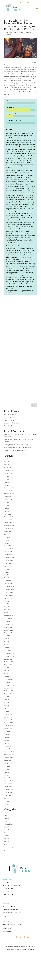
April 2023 (7, 465)
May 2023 (7, 462)
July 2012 (7, 801)
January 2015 (8, 714)
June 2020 (7, 540)
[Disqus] (20, 323)
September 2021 (9, 496)
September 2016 (9, 662)
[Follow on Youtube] (28, 2)
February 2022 (8, 488)
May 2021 (7, 508)
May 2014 (7, 737)
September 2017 (9, 630)
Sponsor (6, 838)
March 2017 (7, 644)
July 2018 (7, 601)
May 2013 (7, 772)
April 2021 (7, 511)
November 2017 (9, 624)
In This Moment (9, 417)
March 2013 (7, 778)
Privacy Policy (24, 946)
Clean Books (8, 888)
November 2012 (9, 789)
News (6, 833)
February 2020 (8, 549)
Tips (5, 844)
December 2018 (9, 586)
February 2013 (8, 781)
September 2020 (9, 531)
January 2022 (8, 491)
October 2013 (8, 758)
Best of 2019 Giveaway (23, 445)
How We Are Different (11, 885)
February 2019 (8, 581)
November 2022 (9, 470)
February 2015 (8, 711)
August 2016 (8, 665)
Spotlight (7, 841)
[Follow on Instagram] (16, 2)
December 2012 (9, 787)
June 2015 (7, 700)
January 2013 (8, 784)
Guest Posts (8, 827)
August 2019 (8, 566)
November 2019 (9, 557)
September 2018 (9, 595)
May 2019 (7, 575)
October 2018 (8, 592)
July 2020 (7, 537)
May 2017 (7, 642)
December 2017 (9, 621)
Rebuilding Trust (9, 426)
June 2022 (7, 479)
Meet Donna (7, 882)
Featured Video (8, 824)
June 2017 (7, 639)
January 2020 (8, 552)
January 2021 (8, 520)
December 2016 (9, 653)
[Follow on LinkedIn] (20, 2)
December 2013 (9, 752)
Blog (5, 815)
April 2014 (7, 740)
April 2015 (7, 705)
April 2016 (7, 671)
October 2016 (8, 659)
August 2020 (8, 534)
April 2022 (7, 485)
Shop (5, 916)
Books (6, 821)
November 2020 (9, 526)
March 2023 (7, 467)
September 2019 (9, 563)
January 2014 (8, 749)
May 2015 (7, 702)
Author (6, 812)
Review (6, 836)
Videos (6, 850)
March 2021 (7, 514)
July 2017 (7, 636)
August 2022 (8, 473)
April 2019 (7, 578)
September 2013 (9, 760)
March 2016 (7, 673)
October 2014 (8, 723)
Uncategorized (8, 847)
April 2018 (7, 610)
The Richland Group (28, 949)
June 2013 (7, 769)
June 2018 (7, 604)
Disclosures (7, 931)
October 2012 (8, 792)
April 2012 (7, 804)
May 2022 (7, 482)
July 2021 (7, 502)
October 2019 (8, 560)
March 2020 (7, 546)
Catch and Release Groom (12, 423)
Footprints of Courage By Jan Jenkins (20, 447)
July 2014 (7, 731)
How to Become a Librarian (14, 925)
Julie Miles (9, 32)
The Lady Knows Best (11, 414)
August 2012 (8, 798)
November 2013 (9, 755)
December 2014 (9, 717)
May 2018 (7, 607)
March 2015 (7, 708)
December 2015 (9, 682)
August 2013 (8, 763)
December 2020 (9, 523)
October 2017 (8, 627)
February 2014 (8, 746)
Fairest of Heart (9, 420)
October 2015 (8, 688)
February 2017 (8, 647)
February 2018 (8, 615)
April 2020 (7, 543)
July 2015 (7, 697)
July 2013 (7, 766)
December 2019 (9, 555)
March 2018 (7, 613)
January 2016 (8, 679)
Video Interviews (9, 906)
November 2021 (9, 494)
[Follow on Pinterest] (24, 2)
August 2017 (8, 633)
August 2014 (8, 729)
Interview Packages (10, 910)
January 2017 (8, 650)
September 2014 (9, 726)
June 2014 (7, 734)
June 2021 (7, 505)
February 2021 (8, 517)
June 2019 (7, 572)
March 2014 (7, 743)
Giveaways (7, 928)
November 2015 (9, 685)
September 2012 (9, 795)
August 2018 (8, 598)
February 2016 (8, 676)
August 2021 (8, 499)
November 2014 (9, 720)
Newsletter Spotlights (12, 913)
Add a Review (8, 895)
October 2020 (8, 528)
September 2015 (9, 691)
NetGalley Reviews (10, 830)
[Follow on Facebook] (12, 2)
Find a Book (7, 891)
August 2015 (8, 694)
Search (34, 405)
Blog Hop (7, 818)
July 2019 (7, 569)
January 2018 (8, 618)
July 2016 (7, 668)
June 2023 (7, 459)
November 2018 (9, 589)
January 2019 (8, 584)
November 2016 (9, 656)
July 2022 (7, 476)
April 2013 (7, 775)
